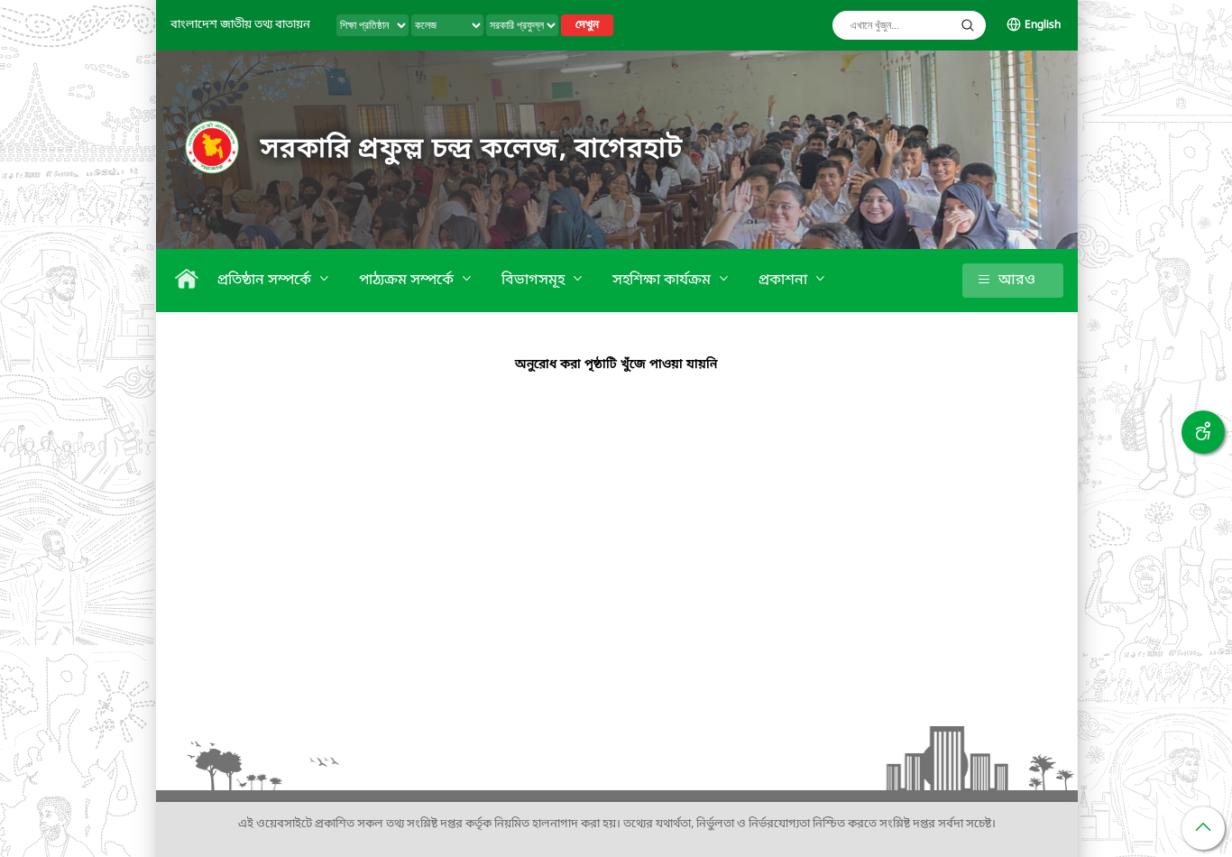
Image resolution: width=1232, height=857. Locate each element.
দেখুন (587, 25)
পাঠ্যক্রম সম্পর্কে (408, 280)
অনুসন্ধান (968, 25)
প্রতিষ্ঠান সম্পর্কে (266, 280)
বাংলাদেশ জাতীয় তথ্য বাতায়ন (240, 24)
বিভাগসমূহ (534, 280)
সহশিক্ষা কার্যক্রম (663, 280)
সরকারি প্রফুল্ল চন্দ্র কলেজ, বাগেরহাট (471, 150)
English (1043, 25)
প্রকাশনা (785, 280)
